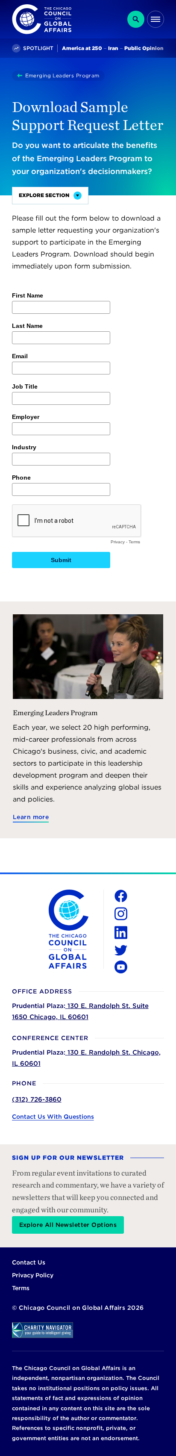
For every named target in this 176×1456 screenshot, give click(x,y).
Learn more (31, 816)
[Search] (135, 19)
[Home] (21, 76)
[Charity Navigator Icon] (88, 1330)
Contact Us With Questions (53, 1116)
